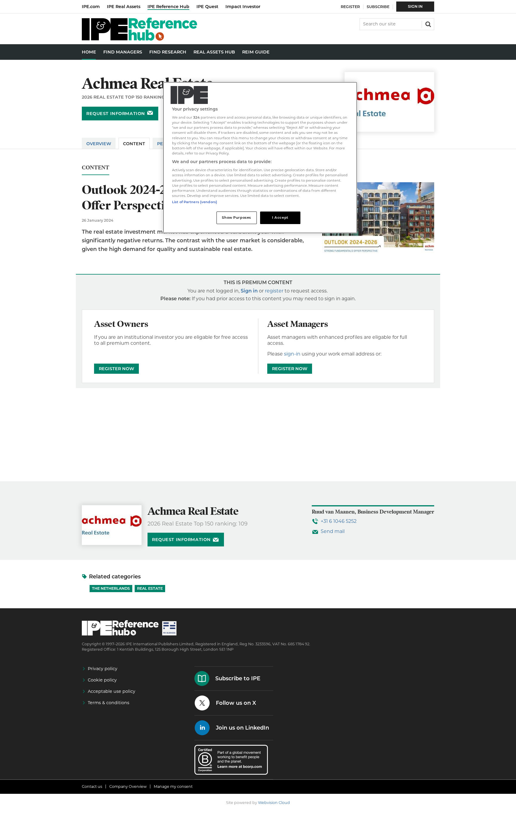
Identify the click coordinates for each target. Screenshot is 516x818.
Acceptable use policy (111, 691)
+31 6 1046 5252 (339, 521)
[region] (260, 157)
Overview (98, 143)
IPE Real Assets (123, 6)
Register (350, 6)
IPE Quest (207, 6)
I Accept (280, 217)
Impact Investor (242, 6)
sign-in (292, 354)
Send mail (333, 531)
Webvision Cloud (274, 802)
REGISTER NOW (116, 368)
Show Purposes (236, 217)
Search (427, 23)
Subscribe (378, 6)
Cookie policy (102, 680)
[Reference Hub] (139, 39)
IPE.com (91, 6)
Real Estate (150, 588)
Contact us (92, 786)
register (274, 291)
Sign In (415, 6)
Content (134, 143)
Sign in (249, 291)
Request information (115, 113)
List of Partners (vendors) (194, 202)
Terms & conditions (108, 702)
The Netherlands (111, 588)
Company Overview (128, 786)
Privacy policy (102, 668)
